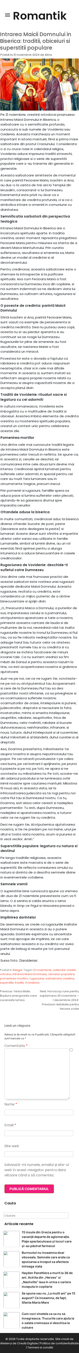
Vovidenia (32, 983)
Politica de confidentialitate (59, 1343)
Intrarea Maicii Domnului (30, 974)
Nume (10, 1104)
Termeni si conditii (40, 1347)
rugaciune (36, 978)
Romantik (40, 15)
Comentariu (16, 1045)
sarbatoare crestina (59, 978)
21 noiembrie (42, 970)
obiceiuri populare (61, 974)
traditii (19, 983)
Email (10, 1125)
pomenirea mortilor (14, 978)
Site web (11, 1145)
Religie (17, 970)
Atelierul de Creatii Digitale (19, 1343)
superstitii (7, 983)
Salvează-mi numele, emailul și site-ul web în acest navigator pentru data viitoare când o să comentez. (36, 1170)
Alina (48, 55)
